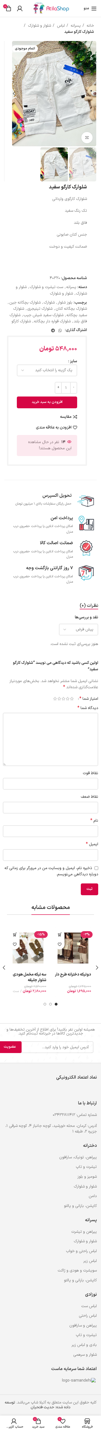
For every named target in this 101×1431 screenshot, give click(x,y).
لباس (60, 26)
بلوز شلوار (65, 303)
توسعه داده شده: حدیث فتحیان (38, 1405)
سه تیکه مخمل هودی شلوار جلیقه (29, 977)
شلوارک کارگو (21, 321)
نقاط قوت (90, 773)
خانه (90, 26)
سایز (73, 361)
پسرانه (75, 26)
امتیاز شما (88, 698)
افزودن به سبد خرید (47, 402)
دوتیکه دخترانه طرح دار (73, 974)
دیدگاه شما (87, 708)
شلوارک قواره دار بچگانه (52, 321)
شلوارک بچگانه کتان (71, 309)
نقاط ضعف (89, 797)
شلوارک (49, 303)
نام (94, 821)
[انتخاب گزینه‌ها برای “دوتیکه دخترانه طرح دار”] (60, 935)
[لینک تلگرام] (53, 330)
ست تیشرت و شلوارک (46, 287)
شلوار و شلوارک (39, 26)
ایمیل (92, 844)
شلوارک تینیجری (39, 309)
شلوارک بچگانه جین (25, 303)
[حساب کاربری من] (19, 8)
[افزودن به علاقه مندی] (60, 944)
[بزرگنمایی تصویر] (87, 137)
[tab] (89, 606)
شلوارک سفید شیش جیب (43, 315)
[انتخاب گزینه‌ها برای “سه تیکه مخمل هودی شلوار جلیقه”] (15, 935)
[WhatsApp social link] (60, 330)
